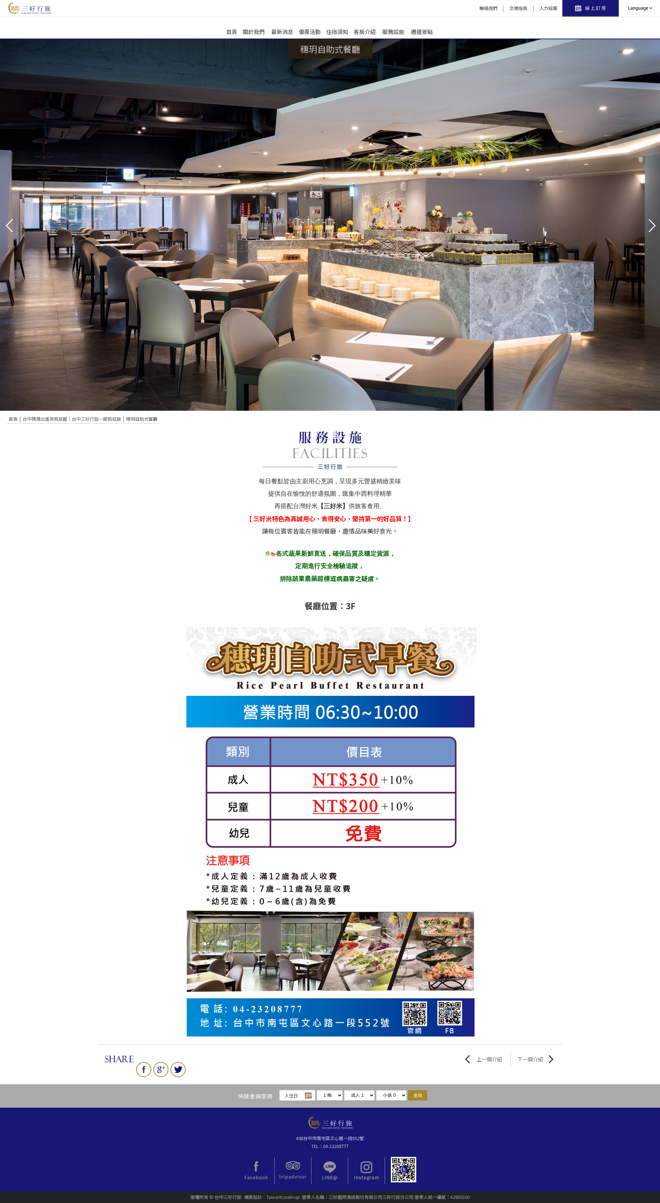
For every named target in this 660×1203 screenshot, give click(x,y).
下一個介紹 (530, 1059)
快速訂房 (590, 8)
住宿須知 (337, 32)
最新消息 (282, 32)
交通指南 (518, 8)
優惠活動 (310, 32)
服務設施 (393, 32)
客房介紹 (365, 32)
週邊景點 (422, 32)
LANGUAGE (639, 8)
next (651, 225)
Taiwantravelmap (283, 1197)
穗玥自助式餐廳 (141, 419)
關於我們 (254, 32)
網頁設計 (253, 1197)
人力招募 (548, 8)
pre (8, 225)
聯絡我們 (488, 8)
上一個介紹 (489, 1059)
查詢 (417, 1095)
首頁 (231, 32)
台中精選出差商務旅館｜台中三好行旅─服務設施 (72, 419)
